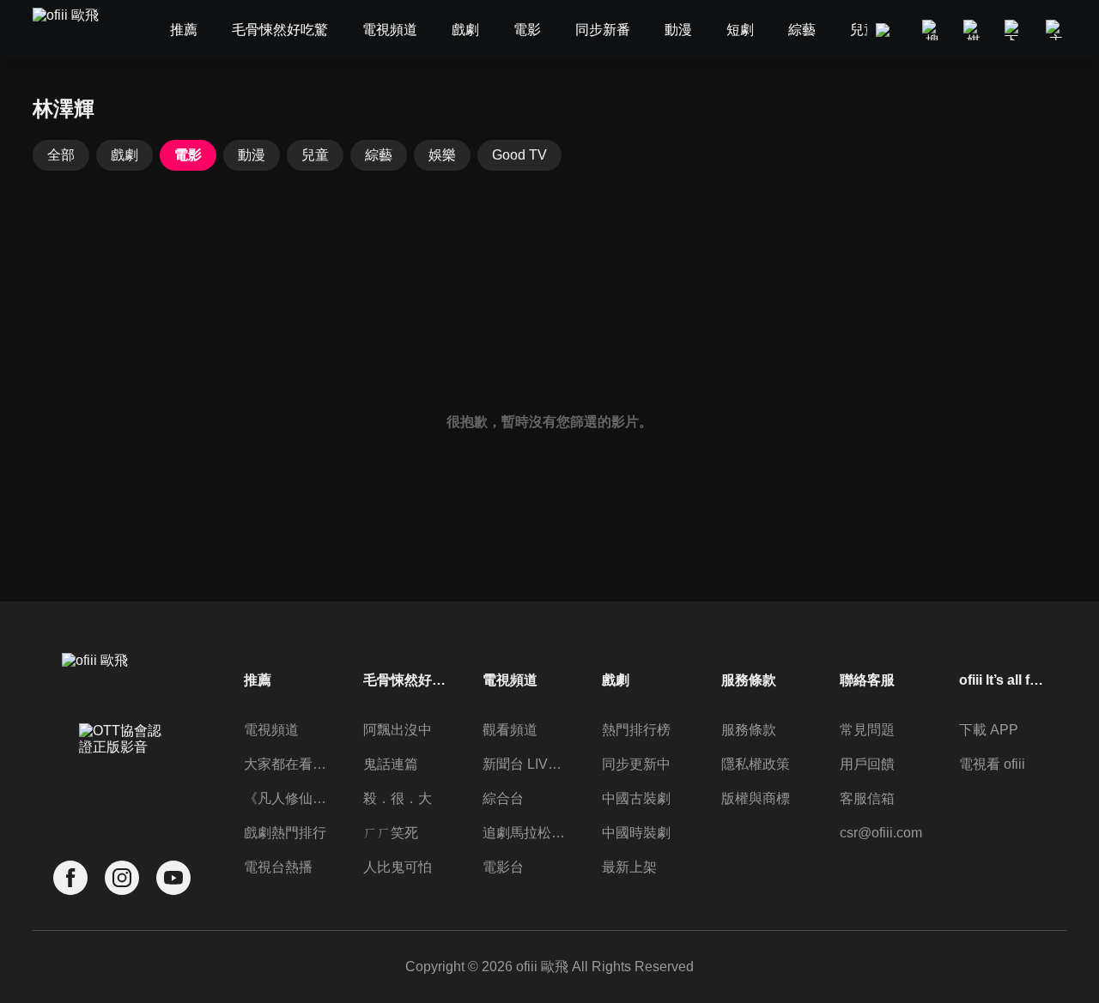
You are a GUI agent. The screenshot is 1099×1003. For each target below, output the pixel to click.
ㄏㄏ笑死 (390, 832)
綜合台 (503, 798)
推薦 (257, 680)
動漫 (251, 155)
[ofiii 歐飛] (75, 30)
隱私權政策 (755, 764)
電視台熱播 (278, 867)
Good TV (519, 155)
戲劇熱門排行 (285, 832)
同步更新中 (636, 764)
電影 (188, 155)
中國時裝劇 (636, 832)
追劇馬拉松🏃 (525, 832)
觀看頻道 (510, 729)
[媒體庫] (973, 30)
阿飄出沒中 (397, 729)
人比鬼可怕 (397, 867)
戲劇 (124, 155)
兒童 (315, 155)
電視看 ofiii (992, 764)
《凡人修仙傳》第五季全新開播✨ (287, 798)
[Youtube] (173, 878)
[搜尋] (932, 30)
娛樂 (442, 155)
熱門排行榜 (636, 729)
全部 (61, 155)
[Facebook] (70, 878)
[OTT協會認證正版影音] (122, 776)
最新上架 (629, 867)
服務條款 (748, 729)
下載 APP (988, 729)
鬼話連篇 (390, 764)
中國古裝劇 (636, 798)
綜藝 (378, 155)
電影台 (503, 867)
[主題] (1056, 30)
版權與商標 (755, 798)
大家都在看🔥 (287, 764)
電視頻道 (271, 729)
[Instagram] (122, 878)
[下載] (1015, 30)
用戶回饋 (867, 764)
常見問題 (867, 729)
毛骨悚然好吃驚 (406, 680)
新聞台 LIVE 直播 (525, 764)
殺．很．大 (397, 798)
